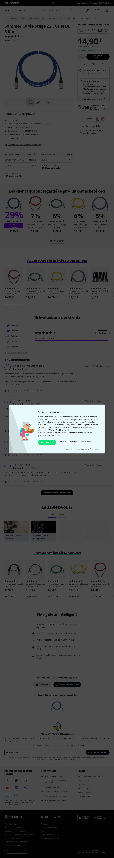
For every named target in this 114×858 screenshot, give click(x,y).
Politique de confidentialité (88, 449)
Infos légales (71, 449)
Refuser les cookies (68, 441)
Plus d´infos (85, 441)
